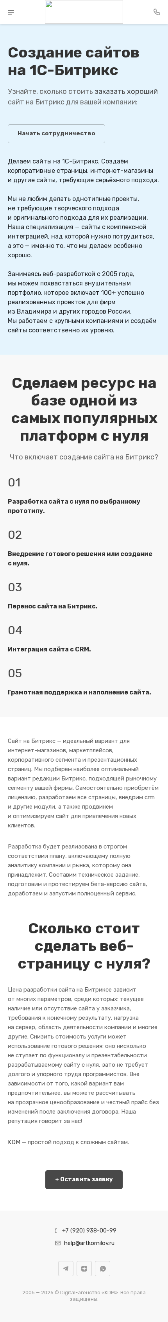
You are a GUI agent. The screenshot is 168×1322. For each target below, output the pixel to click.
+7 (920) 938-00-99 (89, 1230)
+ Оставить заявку (84, 1179)
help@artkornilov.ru (89, 1243)
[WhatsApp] (102, 1268)
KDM (14, 1142)
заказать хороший (126, 91)
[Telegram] (65, 1268)
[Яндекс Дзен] (84, 1268)
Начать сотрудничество (56, 133)
